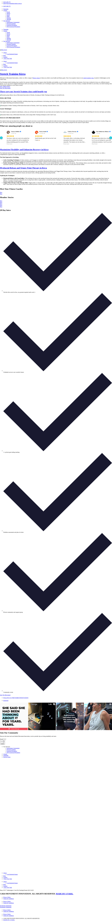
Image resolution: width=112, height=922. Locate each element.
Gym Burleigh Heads (12, 54)
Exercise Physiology (12, 25)
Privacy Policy (7, 897)
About (5, 52)
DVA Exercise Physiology (13, 26)
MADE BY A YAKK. (64, 894)
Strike (8, 16)
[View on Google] (3, 132)
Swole (8, 12)
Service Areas (6, 757)
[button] (1, 137)
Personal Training (11, 23)
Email (1, 739)
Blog (4, 55)
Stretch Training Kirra (12, 73)
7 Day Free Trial (7, 58)
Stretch (8, 13)
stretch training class (88, 78)
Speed (8, 15)
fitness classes (36, 78)
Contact (5, 57)
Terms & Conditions (8, 898)
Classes (5, 10)
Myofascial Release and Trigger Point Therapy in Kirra (23, 168)
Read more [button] (5, 144)
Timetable (5, 9)
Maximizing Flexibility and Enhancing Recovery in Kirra (24, 149)
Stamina (9, 18)
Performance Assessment (13, 22)
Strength (9, 19)
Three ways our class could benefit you (23, 91)
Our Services (6, 20)
